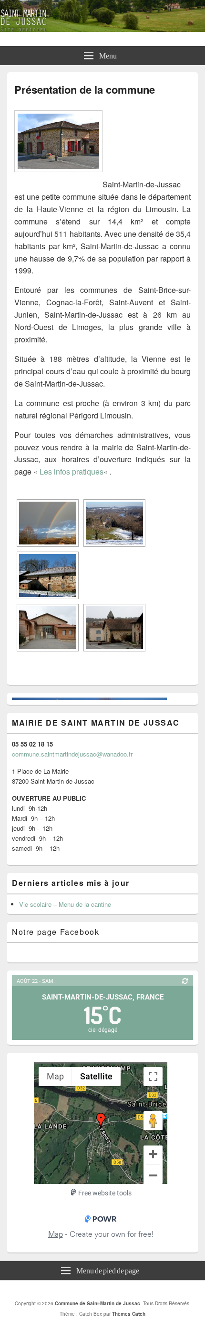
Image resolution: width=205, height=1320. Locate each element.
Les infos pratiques (71, 471)
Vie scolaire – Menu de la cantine (65, 904)
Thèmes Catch (128, 1313)
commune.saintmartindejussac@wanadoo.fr (72, 753)
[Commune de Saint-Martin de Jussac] (102, 28)
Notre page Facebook (55, 931)
